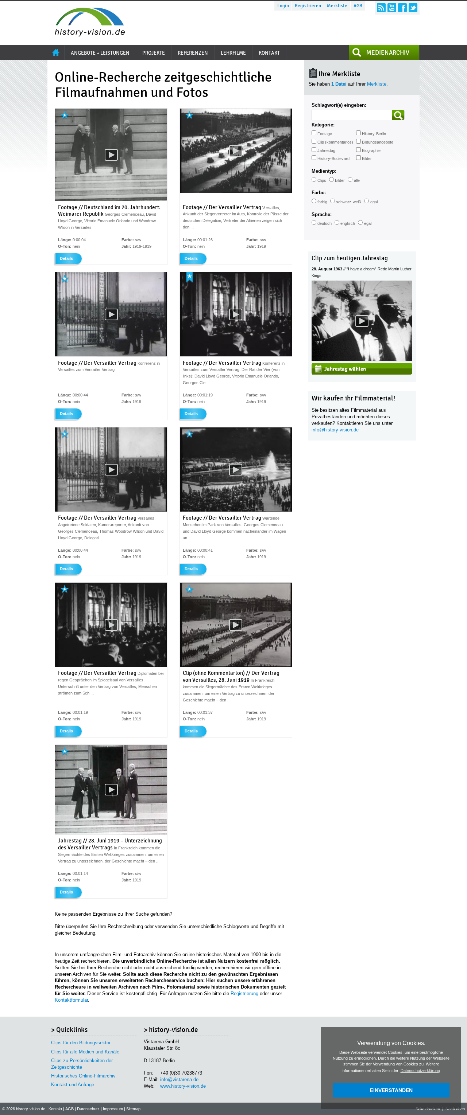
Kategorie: (323, 125)
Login (283, 6)
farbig (322, 202)
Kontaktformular (71, 1000)
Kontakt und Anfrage (72, 1084)
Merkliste (337, 6)
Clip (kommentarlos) (335, 142)
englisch (347, 223)
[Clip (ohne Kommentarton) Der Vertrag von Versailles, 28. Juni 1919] (236, 665)
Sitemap (133, 1109)
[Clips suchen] (398, 115)
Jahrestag (326, 150)
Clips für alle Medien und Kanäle (85, 1052)
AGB (358, 6)
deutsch (324, 223)
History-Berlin (374, 134)
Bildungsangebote (377, 142)
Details (66, 258)
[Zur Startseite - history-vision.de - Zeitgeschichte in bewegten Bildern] (86, 34)
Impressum (113, 1109)
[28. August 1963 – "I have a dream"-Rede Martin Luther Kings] (362, 359)
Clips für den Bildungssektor (81, 1042)
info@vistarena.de (179, 1079)
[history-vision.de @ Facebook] (402, 7)
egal (374, 202)
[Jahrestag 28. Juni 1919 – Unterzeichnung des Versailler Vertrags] (111, 833)
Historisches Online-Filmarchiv (83, 1076)
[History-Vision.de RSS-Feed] (381, 7)
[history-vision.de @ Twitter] (413, 7)
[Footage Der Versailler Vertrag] (236, 191)
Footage (324, 134)
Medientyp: (324, 171)
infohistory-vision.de (335, 430)
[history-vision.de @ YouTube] (391, 7)
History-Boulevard (333, 158)
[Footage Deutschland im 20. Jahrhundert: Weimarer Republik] (111, 199)
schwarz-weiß (348, 202)
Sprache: (322, 214)
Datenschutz (88, 1109)
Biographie (371, 150)
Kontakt (55, 1109)
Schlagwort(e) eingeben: (339, 105)
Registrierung (244, 993)
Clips (321, 180)
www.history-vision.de (183, 1086)
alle (357, 180)
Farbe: (319, 192)
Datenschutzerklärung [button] (420, 1070)
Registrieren (308, 6)
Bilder (367, 158)
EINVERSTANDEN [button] (391, 1090)
